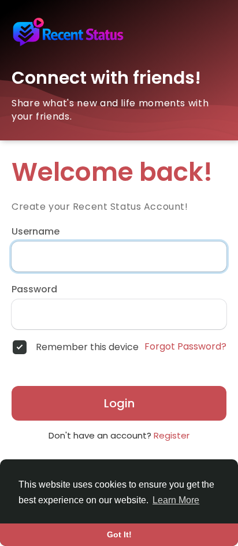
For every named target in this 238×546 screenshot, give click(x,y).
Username (36, 231)
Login (119, 403)
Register (171, 435)
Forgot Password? (185, 346)
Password (34, 289)
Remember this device (87, 347)
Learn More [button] (176, 500)
